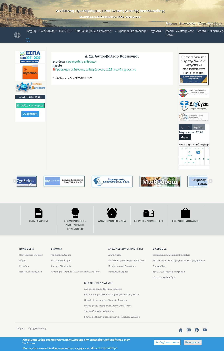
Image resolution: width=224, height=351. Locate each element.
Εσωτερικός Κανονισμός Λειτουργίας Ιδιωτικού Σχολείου (112, 317)
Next (210, 182)
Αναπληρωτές (185, 31)
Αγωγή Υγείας (114, 255)
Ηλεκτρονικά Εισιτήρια (164, 277)
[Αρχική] (18, 35)
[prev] (182, 127)
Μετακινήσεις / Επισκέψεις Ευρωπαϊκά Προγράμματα (179, 260)
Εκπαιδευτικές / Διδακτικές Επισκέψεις (171, 255)
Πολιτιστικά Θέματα (118, 271)
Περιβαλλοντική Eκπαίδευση (122, 266)
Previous (14, 182)
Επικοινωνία (187, 23)
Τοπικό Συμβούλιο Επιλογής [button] (93, 31)
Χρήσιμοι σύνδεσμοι (61, 255)
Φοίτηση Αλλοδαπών (61, 266)
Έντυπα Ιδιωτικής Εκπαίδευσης (99, 311)
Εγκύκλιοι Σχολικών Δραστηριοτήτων (126, 260)
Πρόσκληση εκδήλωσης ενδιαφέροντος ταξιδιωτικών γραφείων (95, 69)
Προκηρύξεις (159, 266)
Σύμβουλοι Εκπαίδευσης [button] (130, 31)
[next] (188, 127)
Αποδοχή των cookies (167, 342)
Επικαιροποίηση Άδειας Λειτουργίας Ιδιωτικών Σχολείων (111, 294)
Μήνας (185, 137)
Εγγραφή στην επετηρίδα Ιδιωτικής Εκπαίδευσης (107, 305)
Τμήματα (171, 23)
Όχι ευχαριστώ (192, 342)
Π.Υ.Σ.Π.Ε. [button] (65, 31)
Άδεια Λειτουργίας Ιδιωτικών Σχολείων (103, 289)
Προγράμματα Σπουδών (31, 255)
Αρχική (31, 31)
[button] (28, 40)
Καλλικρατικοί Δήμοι (61, 260)
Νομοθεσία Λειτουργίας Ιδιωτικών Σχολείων (105, 300)
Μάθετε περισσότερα (104, 348)
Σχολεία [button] (156, 31)
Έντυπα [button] (201, 31)
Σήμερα (198, 127)
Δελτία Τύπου (169, 33)
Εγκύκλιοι (24, 266)
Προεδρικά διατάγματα (30, 271)
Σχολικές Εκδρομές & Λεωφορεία (169, 271)
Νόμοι (22, 260)
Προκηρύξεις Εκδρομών (81, 61)
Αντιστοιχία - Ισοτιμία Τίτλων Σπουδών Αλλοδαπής (75, 271)
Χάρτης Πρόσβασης (210, 23)
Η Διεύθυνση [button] (47, 31)
